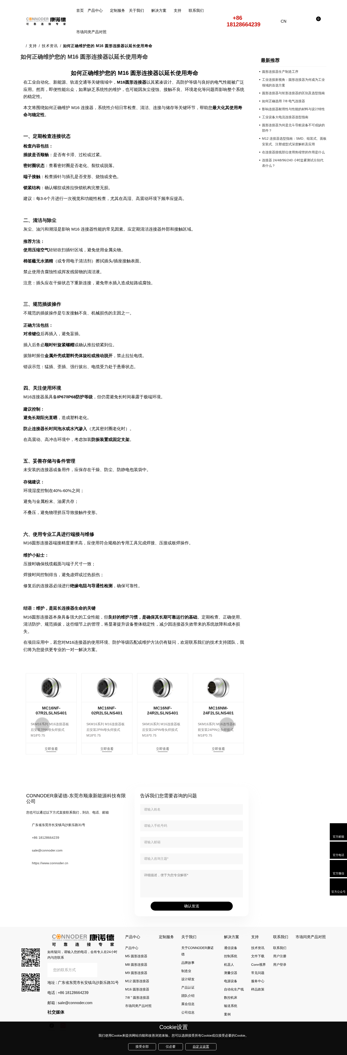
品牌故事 (188, 963)
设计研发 (188, 979)
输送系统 (230, 1006)
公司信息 (188, 1012)
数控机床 (230, 997)
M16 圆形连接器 (137, 989)
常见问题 (257, 973)
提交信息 (108, 970)
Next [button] (226, 724)
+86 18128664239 (243, 21)
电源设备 (230, 981)
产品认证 (188, 987)
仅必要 (171, 1046)
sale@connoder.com (47, 850)
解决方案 (158, 10)
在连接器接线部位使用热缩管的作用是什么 (293, 152)
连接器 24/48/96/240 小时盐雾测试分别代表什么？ (292, 163)
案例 (227, 1014)
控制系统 (230, 956)
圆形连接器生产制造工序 (280, 71)
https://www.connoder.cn (50, 863)
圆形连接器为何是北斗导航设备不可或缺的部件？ (293, 128)
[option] (51, 714)
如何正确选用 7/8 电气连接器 (283, 101)
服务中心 (257, 981)
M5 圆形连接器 (136, 956)
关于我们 (136, 10)
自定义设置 (201, 1046)
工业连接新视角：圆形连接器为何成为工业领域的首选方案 (293, 82)
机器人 (229, 964)
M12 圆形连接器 (137, 981)
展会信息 (188, 1004)
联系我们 (196, 10)
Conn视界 (258, 964)
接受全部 (142, 1046)
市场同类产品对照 (91, 32)
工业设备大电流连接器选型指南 (285, 117)
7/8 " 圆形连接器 (137, 997)
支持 (177, 10)
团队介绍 (188, 996)
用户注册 (279, 956)
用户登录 (279, 964)
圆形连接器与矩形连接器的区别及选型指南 (293, 93)
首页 (80, 10)
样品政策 (257, 989)
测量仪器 (230, 973)
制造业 (186, 971)
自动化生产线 (234, 989)
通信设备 (230, 948)
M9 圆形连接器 (136, 973)
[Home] (22, 46)
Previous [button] (42, 724)
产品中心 (95, 10)
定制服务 (117, 10)
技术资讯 (50, 46)
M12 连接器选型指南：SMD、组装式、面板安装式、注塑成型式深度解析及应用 (294, 141)
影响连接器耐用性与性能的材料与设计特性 (293, 109)
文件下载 (257, 956)
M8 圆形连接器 (136, 964)
